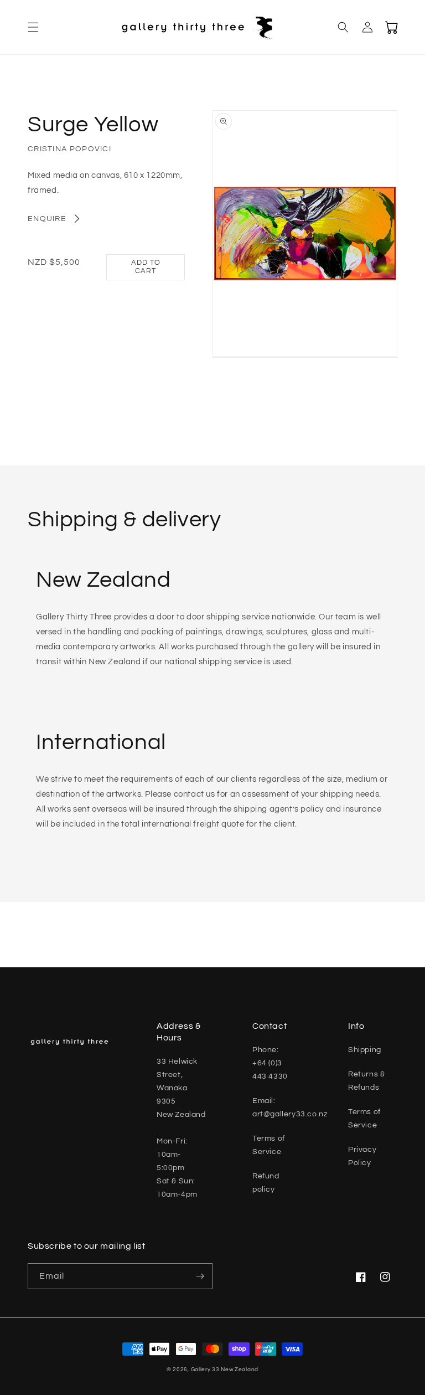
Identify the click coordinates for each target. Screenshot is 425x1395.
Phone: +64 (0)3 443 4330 (270, 1063)
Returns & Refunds (366, 1080)
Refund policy (265, 1182)
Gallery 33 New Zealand (224, 1369)
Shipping (364, 1050)
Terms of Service (268, 1145)
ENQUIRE (47, 219)
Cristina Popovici (69, 149)
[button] (33, 27)
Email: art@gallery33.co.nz (289, 1107)
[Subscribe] (200, 1276)
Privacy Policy (362, 1156)
